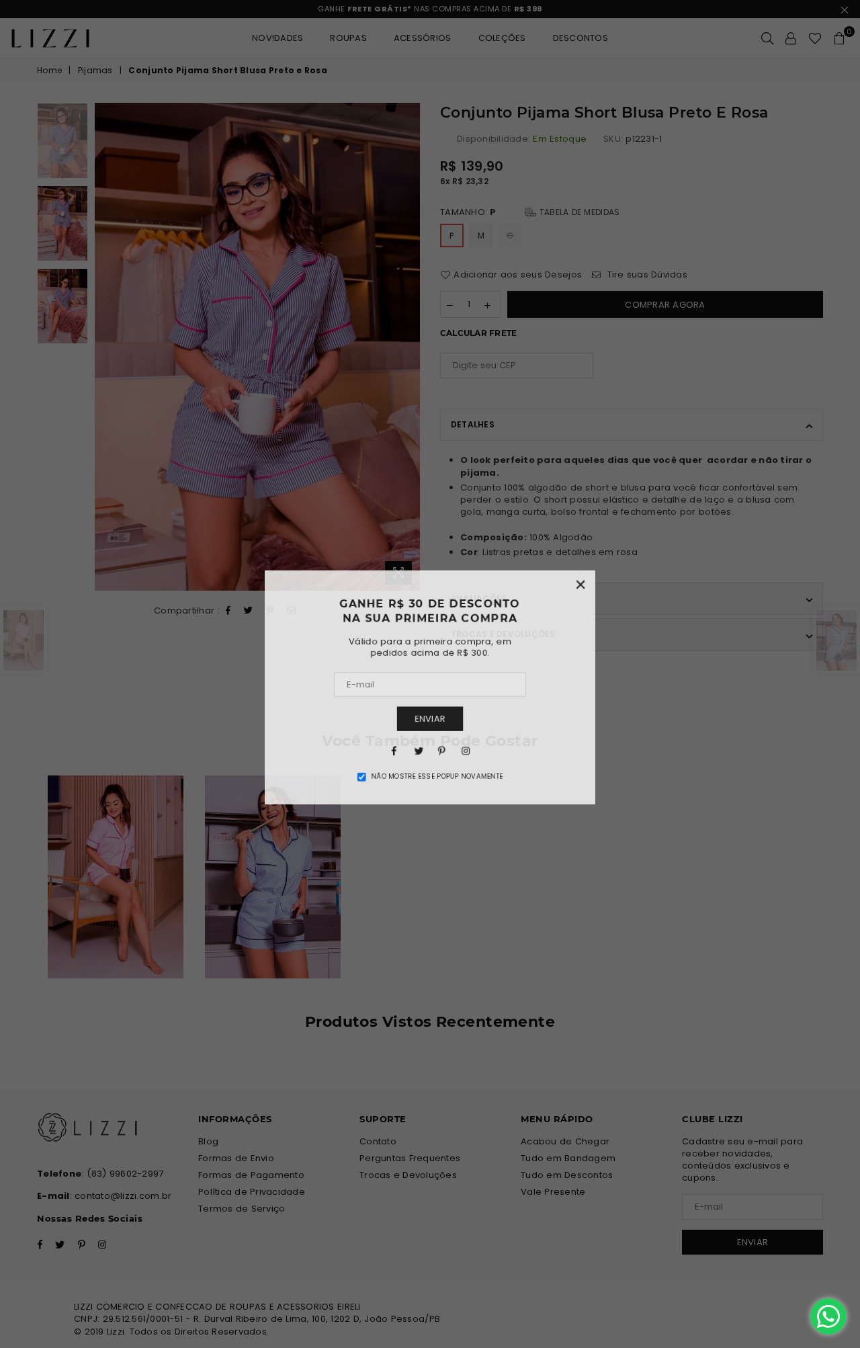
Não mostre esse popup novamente (437, 778)
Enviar (430, 719)
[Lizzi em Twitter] (418, 751)
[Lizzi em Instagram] (466, 751)
